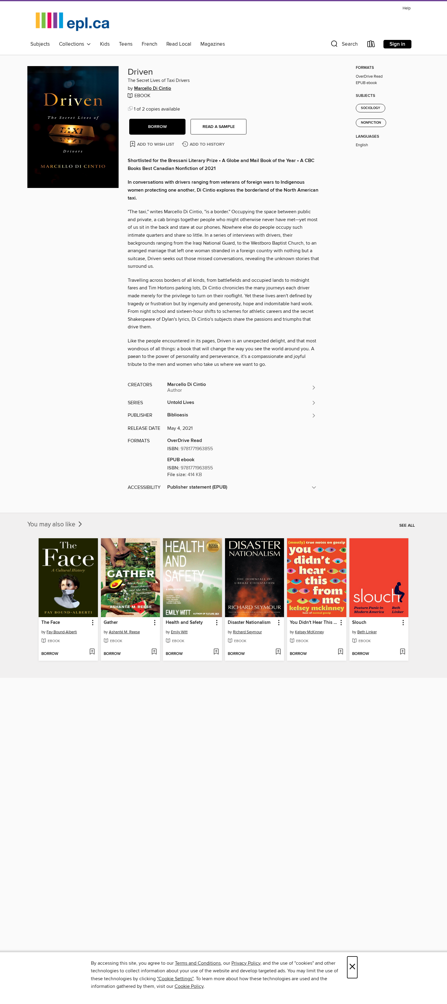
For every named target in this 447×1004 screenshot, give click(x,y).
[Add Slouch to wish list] (402, 652)
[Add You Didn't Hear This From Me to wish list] (340, 652)
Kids (105, 44)
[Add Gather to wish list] (154, 652)
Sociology (370, 108)
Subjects (40, 44)
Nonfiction (371, 123)
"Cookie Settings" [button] (175, 979)
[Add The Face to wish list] (92, 652)
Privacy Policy (245, 963)
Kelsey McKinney (309, 632)
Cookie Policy (189, 986)
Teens (126, 44)
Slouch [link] (359, 622)
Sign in (397, 44)
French (149, 44)
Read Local (178, 44)
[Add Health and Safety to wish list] (216, 652)
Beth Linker (367, 632)
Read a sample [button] (219, 126)
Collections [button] (73, 44)
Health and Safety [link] (184, 622)
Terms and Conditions (198, 963)
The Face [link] (50, 622)
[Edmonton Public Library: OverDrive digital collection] (73, 21)
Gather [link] (111, 622)
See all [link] (407, 525)
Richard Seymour (247, 632)
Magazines (212, 44)
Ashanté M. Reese (124, 632)
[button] (343, 45)
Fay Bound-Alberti (62, 632)
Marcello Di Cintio (152, 88)
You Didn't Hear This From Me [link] (314, 622)
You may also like (52, 525)
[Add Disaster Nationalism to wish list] (278, 652)
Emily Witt (179, 632)
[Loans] (371, 45)
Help (407, 8)
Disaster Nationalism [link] (249, 622)
